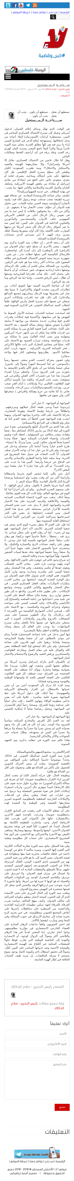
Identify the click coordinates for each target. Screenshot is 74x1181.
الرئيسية (64, 12)
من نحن (53, 12)
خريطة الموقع (21, 12)
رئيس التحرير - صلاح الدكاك (57, 89)
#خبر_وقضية (52, 55)
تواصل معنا (39, 12)
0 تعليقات (65, 96)
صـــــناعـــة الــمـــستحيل (53, 85)
